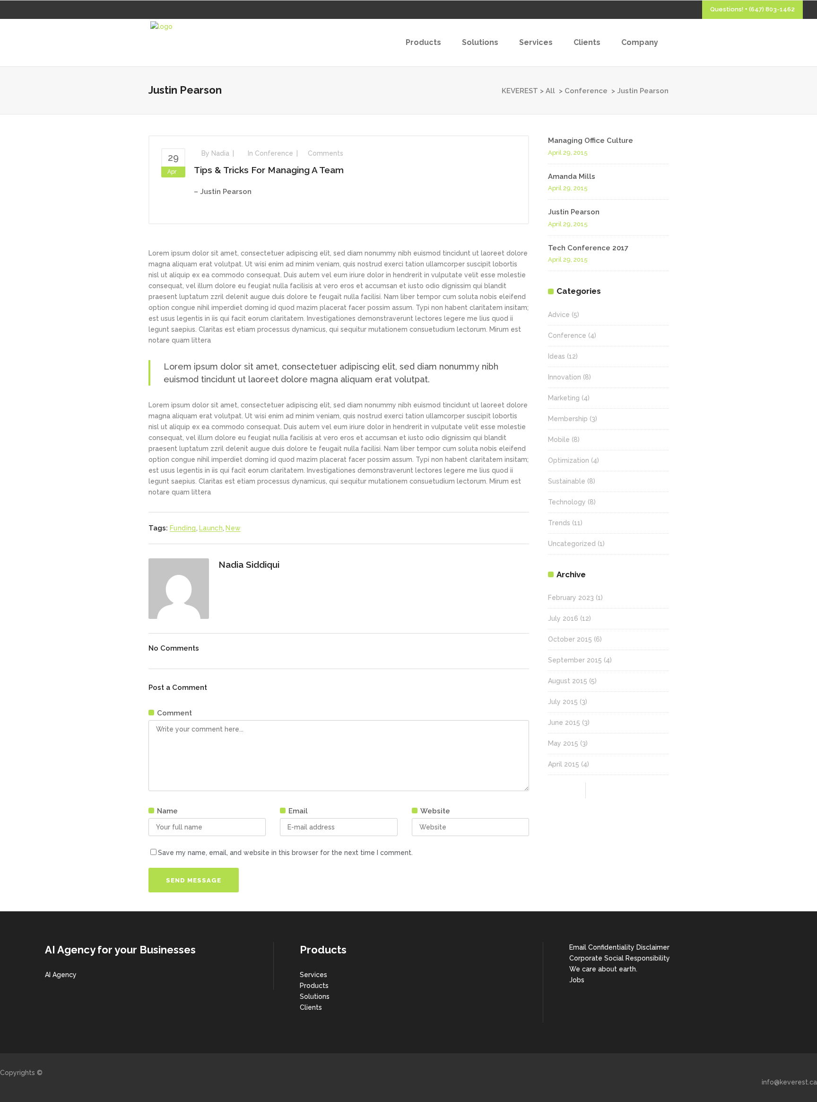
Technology (567, 502)
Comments (325, 153)
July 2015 (563, 701)
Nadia (220, 153)
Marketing (564, 398)
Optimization (568, 460)
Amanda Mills (571, 176)
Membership (568, 419)
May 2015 (563, 743)
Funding (183, 528)
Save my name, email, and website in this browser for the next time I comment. (285, 852)
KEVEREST (520, 91)
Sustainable (566, 481)
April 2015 (563, 764)
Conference (586, 91)
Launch (211, 528)
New (233, 528)
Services (313, 975)
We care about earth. (603, 969)
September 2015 (575, 660)
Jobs (576, 980)
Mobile (559, 439)
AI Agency (61, 975)
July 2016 (563, 618)
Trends (559, 523)
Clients (311, 1007)
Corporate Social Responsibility (619, 958)
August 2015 (567, 681)
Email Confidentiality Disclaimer (619, 947)
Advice (559, 314)
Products (314, 985)
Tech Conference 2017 (588, 248)
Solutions (315, 996)
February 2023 (571, 597)
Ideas (556, 356)
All (550, 91)
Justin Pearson (574, 212)
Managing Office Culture (590, 140)
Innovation (564, 377)
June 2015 (564, 722)
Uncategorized (572, 543)
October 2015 (570, 639)
